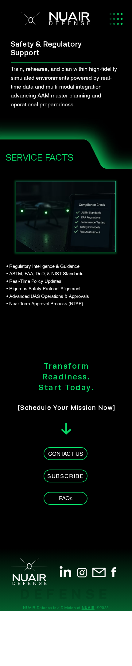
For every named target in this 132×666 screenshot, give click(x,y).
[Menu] (115, 19)
